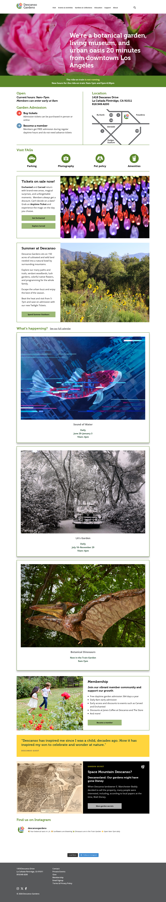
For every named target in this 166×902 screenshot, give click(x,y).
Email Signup (58, 880)
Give (54, 874)
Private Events (59, 871)
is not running (92, 79)
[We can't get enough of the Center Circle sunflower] (83, 844)
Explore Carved (38, 226)
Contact (56, 868)
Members (23, 100)
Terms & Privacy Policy (62, 883)
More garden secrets (104, 806)
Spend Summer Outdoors (38, 314)
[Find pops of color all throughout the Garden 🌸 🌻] (29, 844)
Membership (58, 877)
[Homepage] (27, 6)
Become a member (35, 125)
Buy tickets (30, 113)
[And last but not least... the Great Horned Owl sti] (110, 844)
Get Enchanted (38, 218)
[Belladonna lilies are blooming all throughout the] (56, 844)
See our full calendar (60, 328)
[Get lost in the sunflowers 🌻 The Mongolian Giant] (136, 844)
